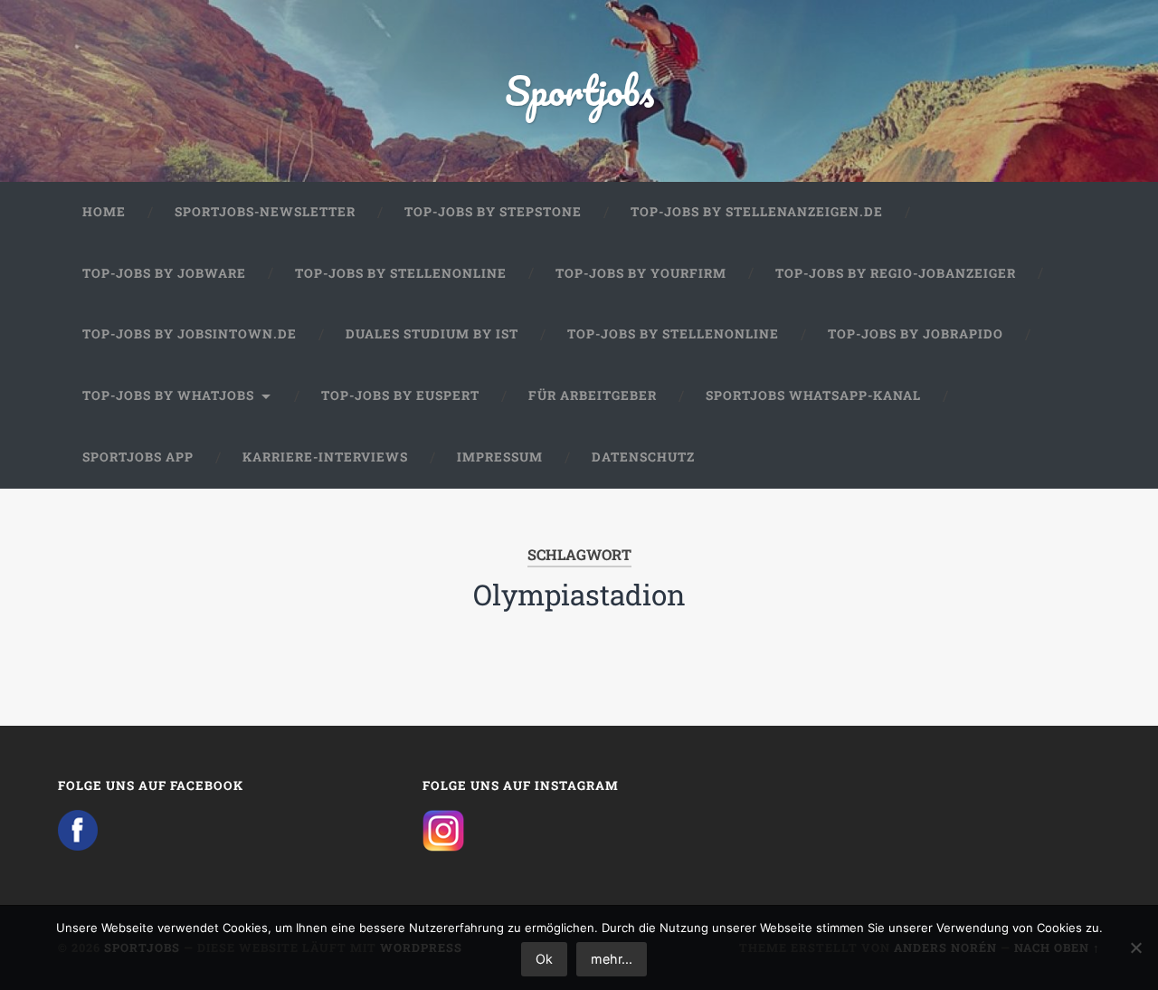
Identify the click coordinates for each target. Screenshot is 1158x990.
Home (104, 212)
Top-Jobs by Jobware (164, 273)
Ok (544, 958)
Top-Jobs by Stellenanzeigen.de (757, 212)
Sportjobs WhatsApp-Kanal (813, 395)
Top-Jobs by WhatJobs (168, 395)
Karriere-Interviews (325, 457)
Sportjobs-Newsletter (265, 212)
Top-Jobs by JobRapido (915, 334)
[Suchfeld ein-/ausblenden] (1069, 458)
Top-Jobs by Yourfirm (640, 273)
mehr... (611, 958)
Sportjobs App (138, 457)
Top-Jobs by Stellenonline (401, 273)
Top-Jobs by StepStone (493, 212)
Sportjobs (579, 90)
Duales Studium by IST (432, 334)
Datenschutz (643, 457)
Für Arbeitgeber (592, 395)
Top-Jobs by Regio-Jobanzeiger (895, 273)
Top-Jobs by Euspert (400, 395)
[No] (1135, 947)
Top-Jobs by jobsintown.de (189, 334)
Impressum (500, 457)
